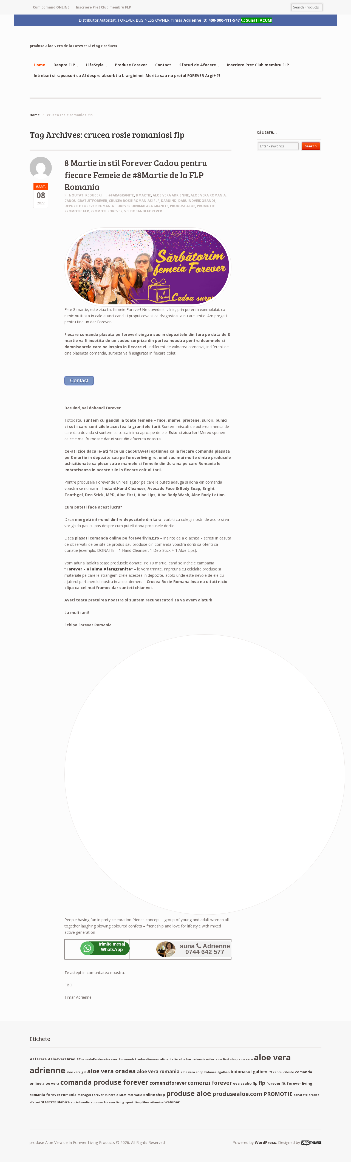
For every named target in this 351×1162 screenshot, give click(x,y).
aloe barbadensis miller (196, 1059)
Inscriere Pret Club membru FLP (103, 7)
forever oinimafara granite (141, 206)
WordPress (265, 1142)
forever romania (61, 1094)
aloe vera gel (76, 1072)
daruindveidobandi (196, 200)
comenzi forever (210, 1082)
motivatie (135, 1095)
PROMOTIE (206, 206)
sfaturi (35, 1102)
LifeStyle (95, 64)
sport (129, 1102)
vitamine (156, 1102)
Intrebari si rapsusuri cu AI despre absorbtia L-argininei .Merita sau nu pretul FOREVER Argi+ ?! (127, 75)
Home (39, 64)
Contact (163, 64)
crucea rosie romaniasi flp (134, 200)
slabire (63, 1102)
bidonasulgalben (217, 1072)
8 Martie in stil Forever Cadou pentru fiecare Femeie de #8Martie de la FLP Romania (135, 174)
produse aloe (182, 206)
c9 (270, 1072)
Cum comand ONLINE (51, 7)
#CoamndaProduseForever (97, 1059)
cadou (277, 1072)
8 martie (143, 195)
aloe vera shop (192, 1072)
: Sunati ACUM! (258, 19)
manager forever (91, 1095)
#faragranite (121, 195)
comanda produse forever (104, 1082)
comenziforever (167, 1083)
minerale (111, 1095)
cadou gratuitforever (85, 200)
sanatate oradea (306, 1095)
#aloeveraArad (61, 1059)
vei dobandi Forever (143, 211)
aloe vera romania (208, 195)
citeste (288, 1072)
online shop (154, 1094)
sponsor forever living (107, 1102)
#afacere (38, 1059)
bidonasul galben (249, 1071)
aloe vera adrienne (171, 195)
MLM (122, 1095)
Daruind (169, 200)
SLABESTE (48, 1102)
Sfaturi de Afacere (197, 64)
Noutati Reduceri (85, 195)
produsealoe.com (237, 1094)
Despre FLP (64, 64)
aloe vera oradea (111, 1071)
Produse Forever (131, 64)
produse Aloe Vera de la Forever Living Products (73, 45)
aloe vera (246, 1059)
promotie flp (76, 211)
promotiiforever (106, 211)
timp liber (142, 1102)
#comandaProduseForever (138, 1059)
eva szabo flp (245, 1083)
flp (262, 1083)
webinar (172, 1102)
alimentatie (169, 1059)
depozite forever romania (89, 206)
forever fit (276, 1083)
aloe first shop (226, 1059)
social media (80, 1102)
